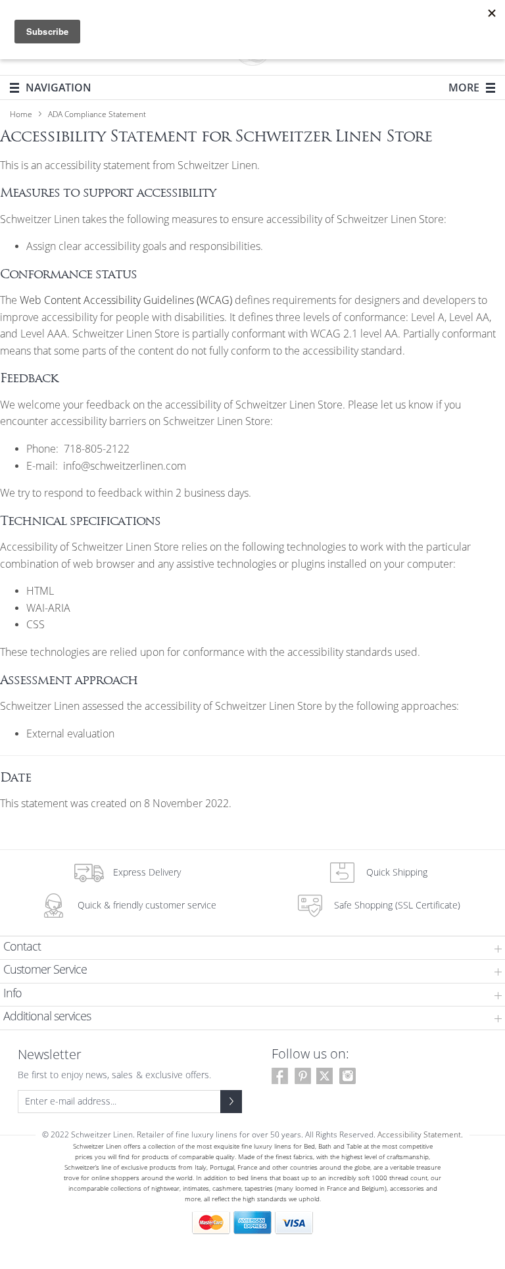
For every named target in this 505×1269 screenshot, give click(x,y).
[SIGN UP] (231, 1101)
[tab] (252, 948)
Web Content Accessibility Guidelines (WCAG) (126, 300)
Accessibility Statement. (420, 1134)
